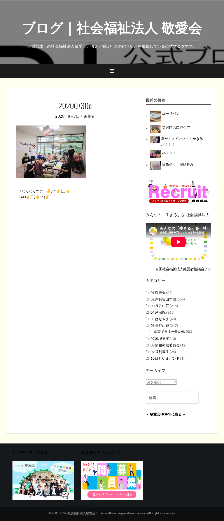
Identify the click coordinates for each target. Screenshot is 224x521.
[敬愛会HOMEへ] (43, 480)
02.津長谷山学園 (163, 299)
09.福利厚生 (159, 352)
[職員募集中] (178, 191)
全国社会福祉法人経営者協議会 (179, 269)
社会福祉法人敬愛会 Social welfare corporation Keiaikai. (107, 513)
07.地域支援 (159, 338)
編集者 (89, 116)
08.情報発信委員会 (165, 345)
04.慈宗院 (158, 312)
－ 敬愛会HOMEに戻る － (166, 414)
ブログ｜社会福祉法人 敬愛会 (112, 26)
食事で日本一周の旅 (169, 331)
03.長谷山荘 (159, 306)
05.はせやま (159, 319)
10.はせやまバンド (165, 358)
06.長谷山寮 (159, 325)
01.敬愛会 (158, 292)
